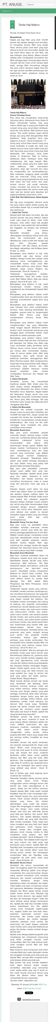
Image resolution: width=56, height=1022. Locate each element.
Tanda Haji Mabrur (29, 25)
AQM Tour (42, 984)
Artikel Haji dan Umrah (32, 988)
